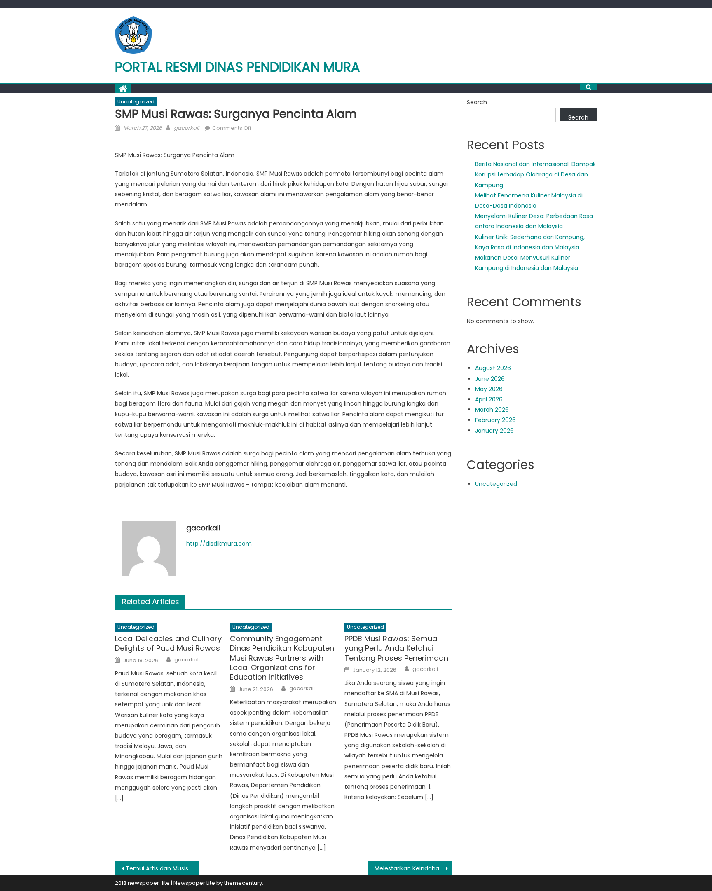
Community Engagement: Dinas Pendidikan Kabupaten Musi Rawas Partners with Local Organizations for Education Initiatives (282, 658)
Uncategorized (136, 101)
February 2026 (495, 420)
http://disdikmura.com (219, 543)
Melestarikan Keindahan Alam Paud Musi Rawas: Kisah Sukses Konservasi (413, 868)
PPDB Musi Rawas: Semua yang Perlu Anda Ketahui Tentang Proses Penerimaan (396, 648)
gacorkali (186, 128)
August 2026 (493, 368)
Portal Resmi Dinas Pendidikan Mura (237, 67)
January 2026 (494, 431)
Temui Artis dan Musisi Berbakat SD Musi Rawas (162, 868)
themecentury (243, 883)
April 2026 (489, 399)
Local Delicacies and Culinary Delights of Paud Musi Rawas (168, 643)
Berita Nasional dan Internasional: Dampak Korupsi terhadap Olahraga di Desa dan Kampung (535, 174)
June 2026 (490, 379)
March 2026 (492, 410)
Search (477, 102)
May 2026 (489, 389)
